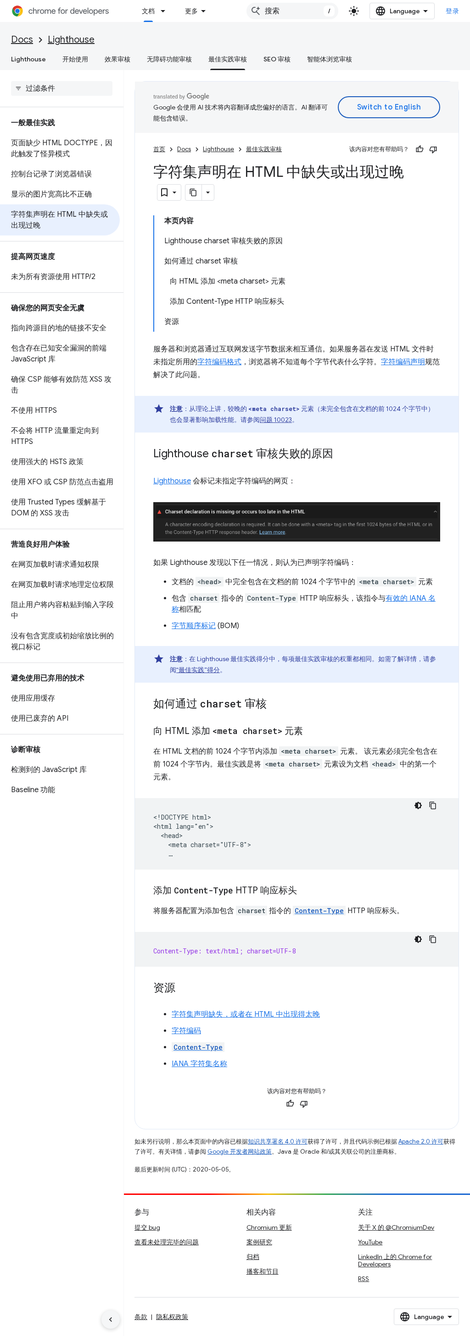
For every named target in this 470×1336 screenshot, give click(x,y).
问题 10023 (276, 420)
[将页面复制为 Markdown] (193, 192)
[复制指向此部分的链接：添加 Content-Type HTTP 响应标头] (306, 890)
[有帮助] (419, 149)
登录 (452, 11)
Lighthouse (71, 39)
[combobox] (292, 11)
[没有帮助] (433, 149)
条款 (140, 1316)
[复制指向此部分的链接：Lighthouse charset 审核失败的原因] (342, 454)
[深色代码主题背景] (418, 805)
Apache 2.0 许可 (420, 1141)
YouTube (370, 1242)
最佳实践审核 (227, 59)
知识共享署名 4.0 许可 (278, 1141)
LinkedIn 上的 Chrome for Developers (395, 1260)
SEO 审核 (277, 59)
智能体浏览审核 (329, 59)
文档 (148, 11)
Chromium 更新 (269, 1227)
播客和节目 (262, 1271)
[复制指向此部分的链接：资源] (184, 988)
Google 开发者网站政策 (239, 1151)
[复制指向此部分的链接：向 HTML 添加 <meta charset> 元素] (312, 731)
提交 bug (147, 1227)
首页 (159, 149)
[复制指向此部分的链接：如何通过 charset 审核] (276, 704)
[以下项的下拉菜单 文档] (166, 10)
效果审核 (117, 59)
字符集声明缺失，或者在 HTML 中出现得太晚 (246, 1014)
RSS (363, 1279)
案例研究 (259, 1242)
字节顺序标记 (194, 625)
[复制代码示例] (432, 805)
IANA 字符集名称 (199, 1063)
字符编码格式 (219, 362)
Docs (22, 39)
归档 (252, 1257)
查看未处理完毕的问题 (166, 1242)
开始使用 (75, 59)
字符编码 (186, 1030)
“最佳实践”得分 (198, 670)
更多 (191, 11)
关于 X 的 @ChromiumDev (396, 1227)
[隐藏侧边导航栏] (110, 1319)
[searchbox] (61, 88)
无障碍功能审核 (169, 59)
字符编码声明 (403, 362)
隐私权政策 (172, 1316)
